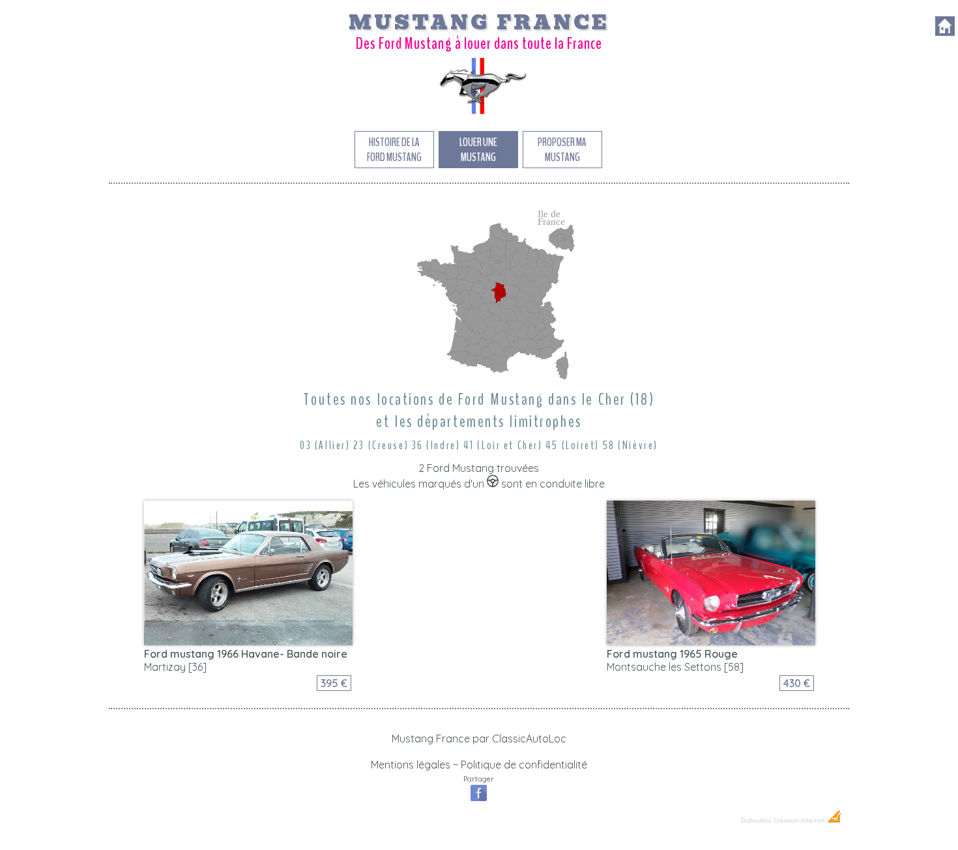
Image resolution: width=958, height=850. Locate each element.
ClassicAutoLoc (529, 738)
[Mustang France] (479, 113)
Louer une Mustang (478, 150)
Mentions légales (410, 764)
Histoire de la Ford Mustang (394, 150)
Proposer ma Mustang (562, 150)
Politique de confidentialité (524, 764)
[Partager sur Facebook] (478, 799)
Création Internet (800, 820)
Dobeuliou (756, 820)
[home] (945, 31)
